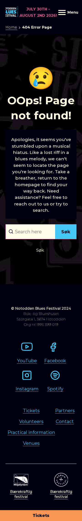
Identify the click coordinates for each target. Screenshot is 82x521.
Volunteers (31, 421)
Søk (65, 231)
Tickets (41, 515)
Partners (65, 410)
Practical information (31, 432)
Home (11, 27)
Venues (31, 443)
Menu (72, 12)
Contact (65, 421)
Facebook (55, 360)
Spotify (55, 389)
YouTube (27, 360)
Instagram (26, 389)
